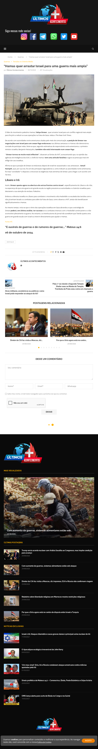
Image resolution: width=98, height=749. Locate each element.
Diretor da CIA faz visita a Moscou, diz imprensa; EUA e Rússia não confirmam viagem (57, 581)
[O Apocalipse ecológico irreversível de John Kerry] (11, 653)
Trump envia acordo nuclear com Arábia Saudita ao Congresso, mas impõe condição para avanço (57, 551)
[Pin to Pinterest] (61, 252)
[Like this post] (53, 252)
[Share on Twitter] (58, 252)
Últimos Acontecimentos (15, 70)
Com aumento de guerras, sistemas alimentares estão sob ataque (49, 566)
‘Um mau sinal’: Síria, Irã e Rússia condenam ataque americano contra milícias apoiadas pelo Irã (54, 666)
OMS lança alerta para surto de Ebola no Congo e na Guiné (46, 696)
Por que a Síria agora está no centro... (71, 340)
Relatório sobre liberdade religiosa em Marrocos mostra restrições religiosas (53, 597)
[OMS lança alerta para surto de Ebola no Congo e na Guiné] (11, 700)
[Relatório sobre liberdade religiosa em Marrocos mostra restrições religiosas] (11, 601)
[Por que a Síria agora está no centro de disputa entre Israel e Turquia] (71, 322)
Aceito (88, 741)
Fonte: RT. (9, 222)
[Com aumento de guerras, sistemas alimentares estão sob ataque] (11, 570)
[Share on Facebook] (55, 252)
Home (10, 57)
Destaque (10, 242)
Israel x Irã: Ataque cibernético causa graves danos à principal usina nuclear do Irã (56, 634)
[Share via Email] (63, 252)
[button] (8, 328)
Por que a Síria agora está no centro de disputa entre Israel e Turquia (50, 612)
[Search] (93, 48)
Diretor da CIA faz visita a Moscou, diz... (26, 340)
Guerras (21, 57)
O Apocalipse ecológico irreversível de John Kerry (42, 650)
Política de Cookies (44, 742)
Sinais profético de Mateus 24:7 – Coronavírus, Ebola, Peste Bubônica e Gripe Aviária (57, 680)
